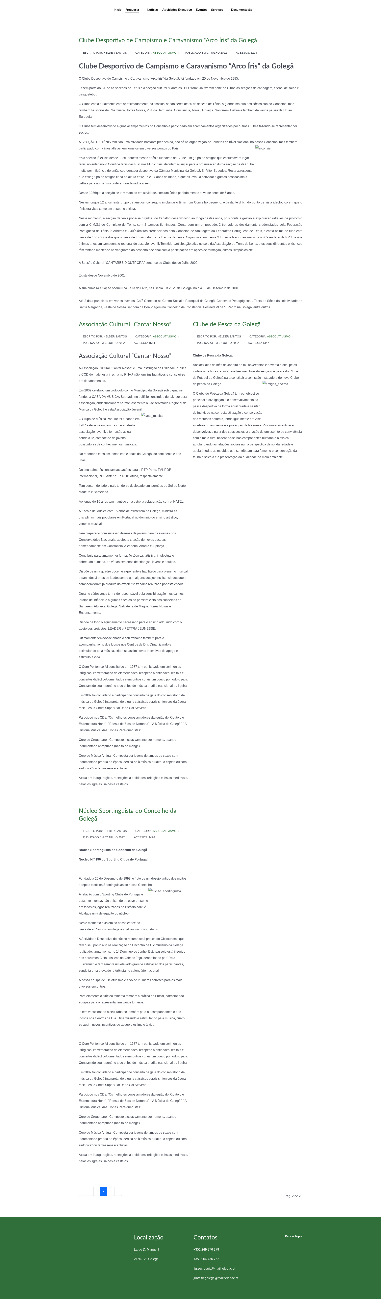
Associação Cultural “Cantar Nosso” (125, 325)
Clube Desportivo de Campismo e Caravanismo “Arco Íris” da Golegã (168, 40)
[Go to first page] (82, 1191)
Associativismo (164, 52)
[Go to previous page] (90, 1191)
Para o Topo (293, 1236)
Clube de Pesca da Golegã (227, 325)
